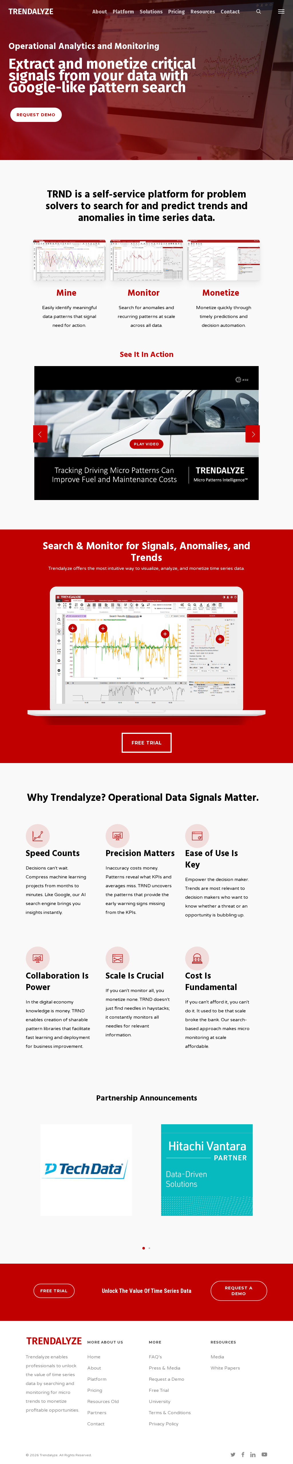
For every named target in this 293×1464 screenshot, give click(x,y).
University (160, 1401)
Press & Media (164, 1368)
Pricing (94, 1390)
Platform (96, 1379)
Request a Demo (166, 1379)
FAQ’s (155, 1357)
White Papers (225, 1368)
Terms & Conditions (170, 1413)
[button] (281, 11)
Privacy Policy (164, 1424)
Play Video (146, 444)
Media (217, 1357)
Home (93, 1357)
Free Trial (159, 1390)
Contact (95, 1424)
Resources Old (103, 1401)
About (94, 1368)
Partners (96, 1413)
